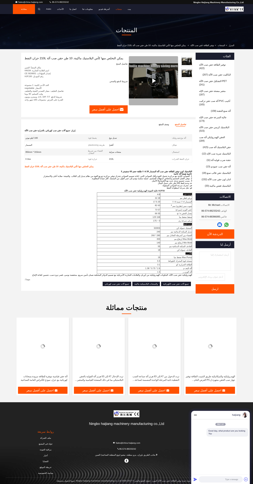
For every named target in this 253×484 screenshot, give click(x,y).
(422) (212, 66)
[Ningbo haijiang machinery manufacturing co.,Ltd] (234, 9)
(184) (212, 139)
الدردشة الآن (215, 234)
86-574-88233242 (60, 2)
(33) (218, 186)
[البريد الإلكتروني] (220, 225)
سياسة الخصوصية (45, 473)
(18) (216, 173)
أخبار (46, 455)
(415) (217, 147)
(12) (216, 153)
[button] (231, 353)
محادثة (24, 9)
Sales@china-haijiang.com (30, 2)
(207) (216, 74)
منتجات (119, 9)
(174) (213, 119)
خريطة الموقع (46, 467)
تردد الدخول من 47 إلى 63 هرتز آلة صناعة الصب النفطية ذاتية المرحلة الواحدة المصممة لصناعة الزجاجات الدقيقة (156, 378)
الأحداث (60, 9)
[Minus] (195, 415)
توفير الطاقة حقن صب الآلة (202, 45)
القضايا (45, 461)
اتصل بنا (73, 9)
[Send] (195, 479)
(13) (218, 166)
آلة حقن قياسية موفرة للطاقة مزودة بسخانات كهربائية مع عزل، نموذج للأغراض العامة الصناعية (44, 378)
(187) (212, 93)
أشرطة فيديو (104, 9)
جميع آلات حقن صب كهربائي (117, 284)
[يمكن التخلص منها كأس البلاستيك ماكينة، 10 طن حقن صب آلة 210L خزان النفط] (153, 80)
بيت (129, 9)
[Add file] (246, 479)
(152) (216, 179)
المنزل (231, 45)
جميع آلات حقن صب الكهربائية (176, 284)
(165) (214, 103)
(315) (214, 129)
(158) (221, 111)
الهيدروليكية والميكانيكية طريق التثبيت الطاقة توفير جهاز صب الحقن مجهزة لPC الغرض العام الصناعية (210, 378)
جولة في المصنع (46, 444)
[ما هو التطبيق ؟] (226, 225)
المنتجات (221, 45)
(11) (219, 160)
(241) (213, 83)
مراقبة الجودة (46, 449)
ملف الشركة (45, 438)
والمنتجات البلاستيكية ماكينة (146, 284)
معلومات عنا (87, 9)
